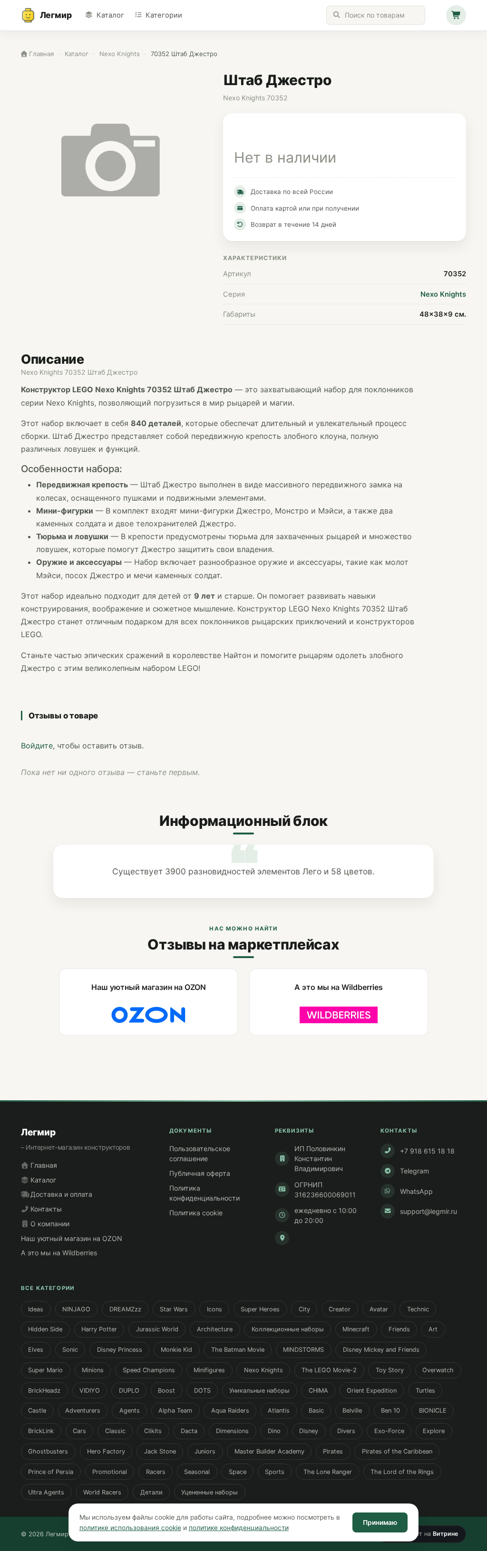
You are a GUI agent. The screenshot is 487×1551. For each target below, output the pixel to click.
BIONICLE (433, 1410)
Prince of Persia (50, 1471)
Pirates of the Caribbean (397, 1451)
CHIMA (318, 1390)
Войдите (37, 745)
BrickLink (41, 1431)
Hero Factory (106, 1451)
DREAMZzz (125, 1309)
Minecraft (356, 1329)
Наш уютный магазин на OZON (71, 1238)
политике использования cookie (130, 1528)
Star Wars (174, 1309)
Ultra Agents (46, 1492)
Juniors (205, 1451)
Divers (346, 1431)
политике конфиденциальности (239, 1528)
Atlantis (279, 1410)
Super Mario (45, 1370)
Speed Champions (149, 1370)
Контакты (45, 1209)
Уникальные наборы (259, 1390)
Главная (43, 1165)
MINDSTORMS (303, 1349)
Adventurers (82, 1410)
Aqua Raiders (230, 1410)
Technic (418, 1309)
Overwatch (438, 1370)
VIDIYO (89, 1390)
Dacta (189, 1431)
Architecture (215, 1329)
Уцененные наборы (209, 1492)
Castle (37, 1410)
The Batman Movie (237, 1349)
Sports (274, 1471)
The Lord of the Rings (402, 1471)
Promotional (109, 1471)
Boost (166, 1390)
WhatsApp (416, 1191)
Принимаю (380, 1522)
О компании (49, 1224)
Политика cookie (196, 1213)
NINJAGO (76, 1309)
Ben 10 (390, 1410)
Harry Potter (99, 1329)
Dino (274, 1431)
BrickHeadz (44, 1390)
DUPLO (129, 1390)
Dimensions (232, 1431)
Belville (352, 1410)
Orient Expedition (372, 1390)
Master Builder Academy (269, 1451)
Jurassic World (157, 1329)
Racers (156, 1471)
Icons (214, 1309)
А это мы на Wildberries (59, 1253)
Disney (308, 1431)
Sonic (70, 1349)
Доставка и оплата (60, 1194)
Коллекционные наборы (288, 1329)
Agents (129, 1410)
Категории (164, 15)
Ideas (35, 1309)
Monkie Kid (176, 1349)
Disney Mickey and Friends (381, 1349)
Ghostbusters (48, 1451)
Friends (399, 1329)
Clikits (153, 1431)
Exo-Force (389, 1431)
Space (237, 1471)
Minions (93, 1370)
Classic (115, 1431)
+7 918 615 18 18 (427, 1151)
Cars (79, 1431)
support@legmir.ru (428, 1211)
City (304, 1309)
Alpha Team (175, 1410)
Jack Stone (160, 1451)
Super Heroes (260, 1309)
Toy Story (390, 1370)
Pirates (333, 1451)
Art (433, 1329)
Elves (35, 1349)
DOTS (202, 1390)
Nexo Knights (443, 294)
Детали (151, 1492)
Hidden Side (45, 1329)
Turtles (425, 1390)
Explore (434, 1431)
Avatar (379, 1309)
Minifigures (209, 1370)
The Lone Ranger (327, 1471)
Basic (316, 1410)
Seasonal (197, 1471)
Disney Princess (119, 1349)
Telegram (414, 1171)
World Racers (102, 1492)
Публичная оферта (199, 1173)
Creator (340, 1309)
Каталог (110, 15)
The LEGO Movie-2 (329, 1370)
